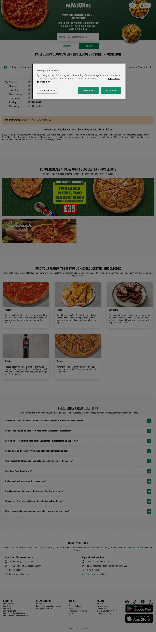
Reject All (88, 90)
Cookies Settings (47, 90)
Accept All (111, 90)
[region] (79, 81)
